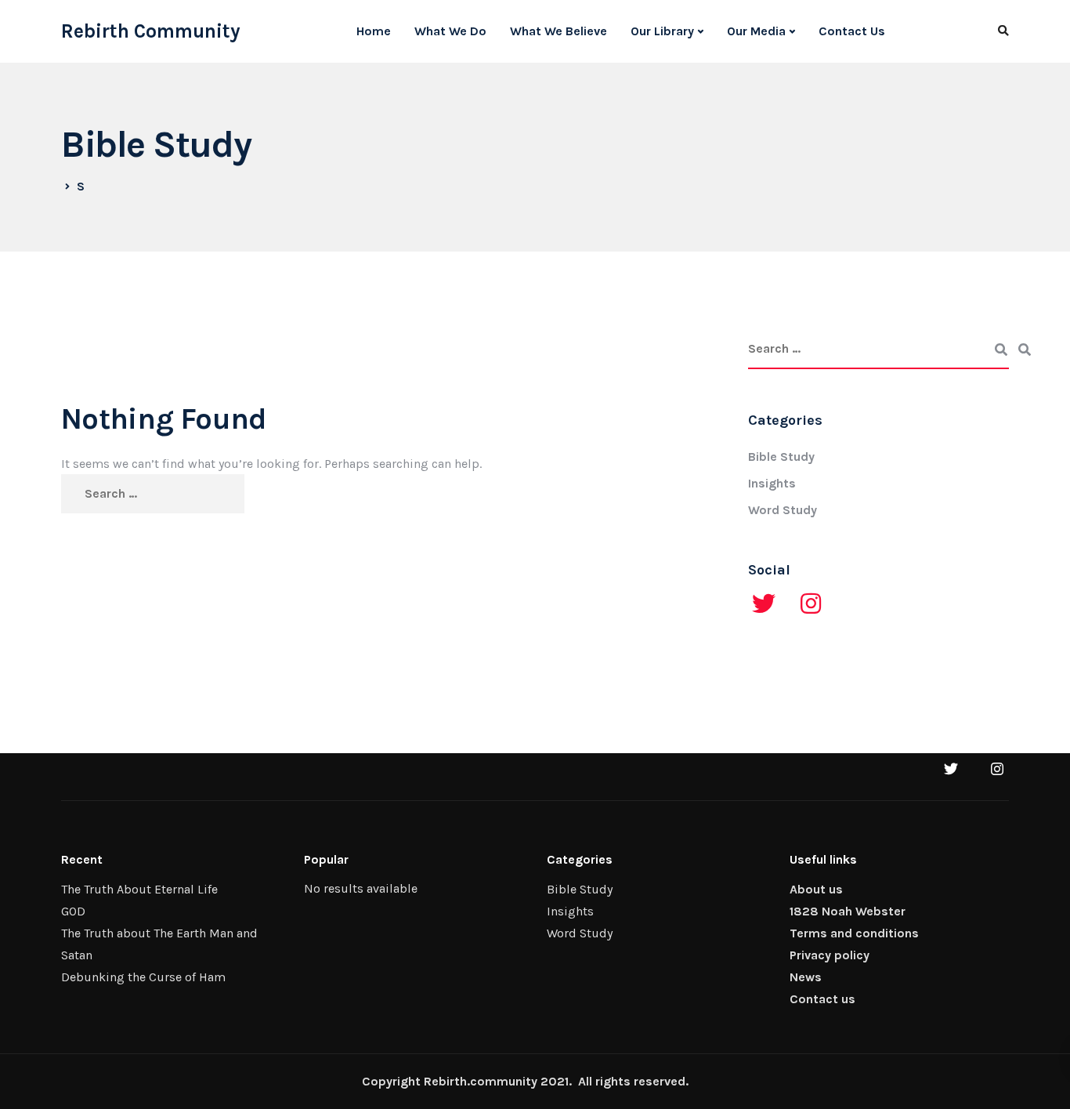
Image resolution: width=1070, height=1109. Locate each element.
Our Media (756, 31)
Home (373, 31)
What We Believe (558, 31)
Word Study (782, 509)
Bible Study (781, 456)
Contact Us (852, 31)
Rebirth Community (150, 31)
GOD (73, 911)
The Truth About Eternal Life (139, 889)
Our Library (662, 31)
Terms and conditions (854, 933)
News (806, 976)
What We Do (450, 31)
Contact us (822, 998)
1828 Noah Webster (848, 911)
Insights (772, 483)
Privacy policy (829, 955)
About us (816, 889)
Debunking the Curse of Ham (143, 976)
